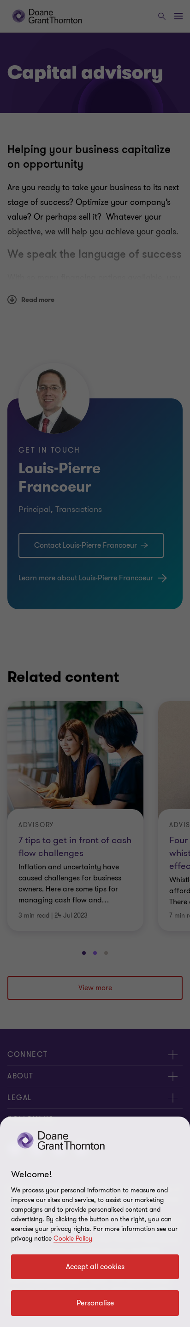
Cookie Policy (72, 1238)
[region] (95, 1222)
